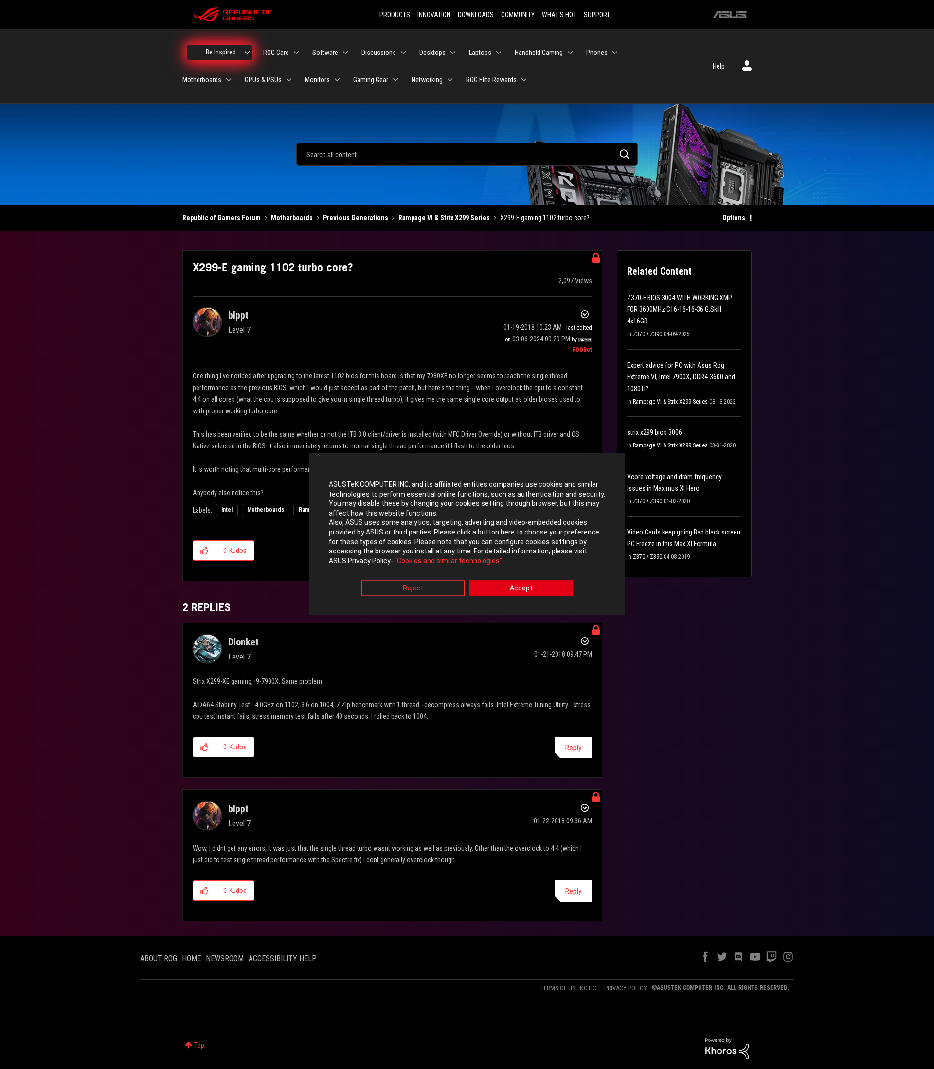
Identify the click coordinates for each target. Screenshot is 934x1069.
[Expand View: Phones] (615, 52)
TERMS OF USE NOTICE (569, 988)
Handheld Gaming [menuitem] (539, 52)
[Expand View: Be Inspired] (247, 52)
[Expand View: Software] (345, 52)
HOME (191, 958)
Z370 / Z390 (647, 334)
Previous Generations (355, 218)
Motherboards (292, 218)
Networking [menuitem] (427, 80)
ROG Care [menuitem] (276, 52)
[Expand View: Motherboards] (229, 80)
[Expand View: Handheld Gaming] (570, 52)
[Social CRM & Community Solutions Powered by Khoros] (727, 1048)
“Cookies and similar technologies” (448, 561)
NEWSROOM (225, 958)
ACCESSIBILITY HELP (283, 958)
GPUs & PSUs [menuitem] (263, 80)
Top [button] (199, 1045)
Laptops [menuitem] (480, 52)
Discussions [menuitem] (378, 52)
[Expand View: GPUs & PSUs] (289, 80)
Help (719, 66)
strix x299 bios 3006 (654, 432)
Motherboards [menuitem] (201, 80)
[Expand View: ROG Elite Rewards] (524, 80)
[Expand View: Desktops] (453, 52)
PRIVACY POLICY (625, 988)
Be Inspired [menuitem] (221, 52)
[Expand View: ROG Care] (296, 52)
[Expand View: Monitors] (337, 80)
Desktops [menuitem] (432, 52)
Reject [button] (413, 588)
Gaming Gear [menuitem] (370, 80)
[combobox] (467, 154)
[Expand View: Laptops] (498, 52)
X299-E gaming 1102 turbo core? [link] (545, 218)
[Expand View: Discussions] (403, 52)
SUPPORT (597, 14)
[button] (204, 550)
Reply (573, 747)
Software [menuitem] (325, 52)
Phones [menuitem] (597, 52)
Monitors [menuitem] (317, 80)
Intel (227, 509)
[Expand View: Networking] (450, 80)
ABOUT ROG (158, 958)
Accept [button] (521, 588)
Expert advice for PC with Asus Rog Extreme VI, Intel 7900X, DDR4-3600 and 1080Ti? (681, 376)
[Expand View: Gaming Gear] (395, 80)
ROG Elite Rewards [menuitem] (491, 80)
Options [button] (733, 218)
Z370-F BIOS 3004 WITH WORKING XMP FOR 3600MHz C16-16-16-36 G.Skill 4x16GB (679, 309)
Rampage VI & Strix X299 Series (444, 218)
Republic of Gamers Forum (221, 218)
